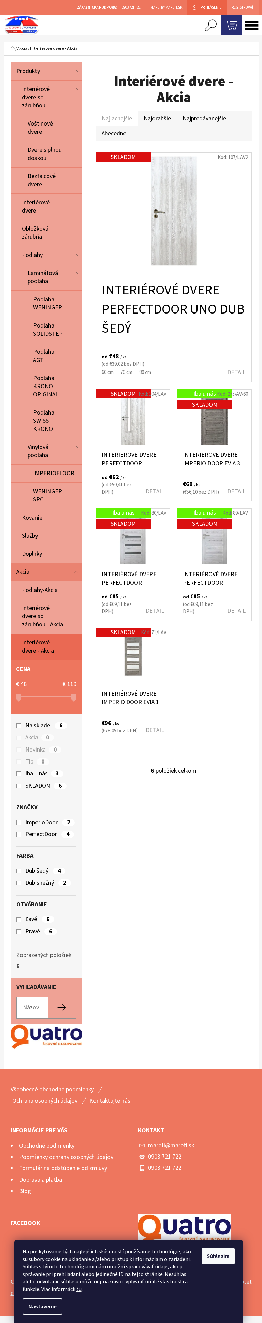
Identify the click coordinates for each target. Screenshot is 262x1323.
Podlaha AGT (43, 356)
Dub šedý (43, 871)
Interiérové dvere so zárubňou (36, 97)
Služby (30, 536)
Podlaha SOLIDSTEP (48, 329)
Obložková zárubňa (35, 232)
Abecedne (114, 133)
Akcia (22, 572)
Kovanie (32, 517)
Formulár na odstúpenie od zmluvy (63, 1168)
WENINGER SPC (47, 495)
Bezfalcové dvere (42, 180)
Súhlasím (218, 1256)
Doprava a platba (40, 1180)
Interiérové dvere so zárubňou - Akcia (42, 616)
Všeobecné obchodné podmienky (52, 1089)
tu (79, 1289)
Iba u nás (42, 773)
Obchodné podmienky (46, 1146)
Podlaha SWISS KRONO (43, 420)
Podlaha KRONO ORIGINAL (45, 386)
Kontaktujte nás (109, 1100)
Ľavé (37, 919)
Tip (34, 761)
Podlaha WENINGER (47, 303)
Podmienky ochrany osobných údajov (66, 1157)
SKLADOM (43, 786)
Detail (236, 372)
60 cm (108, 372)
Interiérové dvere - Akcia (38, 646)
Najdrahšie (157, 118)
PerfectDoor (47, 834)
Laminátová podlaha (43, 277)
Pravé (38, 931)
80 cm (145, 372)
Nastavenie (42, 1306)
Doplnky (32, 554)
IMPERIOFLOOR (53, 473)
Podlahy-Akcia (40, 590)
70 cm (126, 372)
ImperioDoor (47, 822)
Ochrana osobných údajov (44, 1100)
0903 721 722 (164, 1156)
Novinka (41, 749)
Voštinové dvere (40, 127)
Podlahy (32, 255)
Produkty (28, 71)
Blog (25, 1191)
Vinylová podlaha (38, 451)
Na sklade (43, 725)
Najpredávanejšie (204, 118)
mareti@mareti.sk (171, 1145)
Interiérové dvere (36, 206)
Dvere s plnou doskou (45, 154)
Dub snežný (45, 882)
